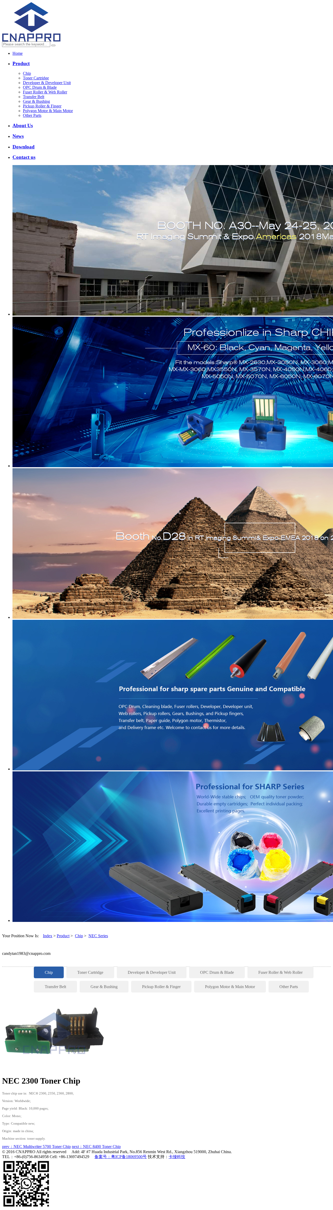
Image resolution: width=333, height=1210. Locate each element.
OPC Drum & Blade (40, 87)
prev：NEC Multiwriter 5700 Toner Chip (36, 1146)
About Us (22, 125)
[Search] (53, 45)
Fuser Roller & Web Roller (45, 92)
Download (23, 146)
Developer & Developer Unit (47, 82)
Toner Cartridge (36, 78)
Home (17, 53)
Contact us (23, 157)
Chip (27, 73)
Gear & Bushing (36, 101)
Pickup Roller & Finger (42, 106)
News (18, 136)
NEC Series (98, 936)
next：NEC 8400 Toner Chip (96, 1146)
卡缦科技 (177, 1156)
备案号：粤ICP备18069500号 (120, 1156)
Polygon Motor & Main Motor (48, 110)
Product (21, 63)
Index (47, 936)
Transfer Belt (33, 96)
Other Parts (32, 115)
